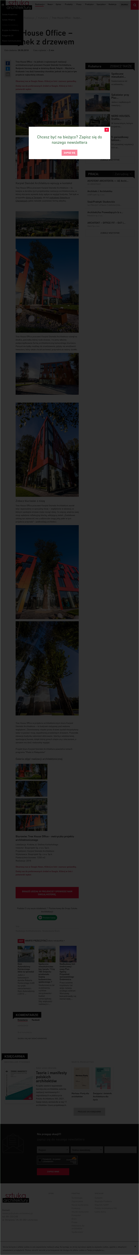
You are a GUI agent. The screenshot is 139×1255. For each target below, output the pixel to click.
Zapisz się (69, 152)
